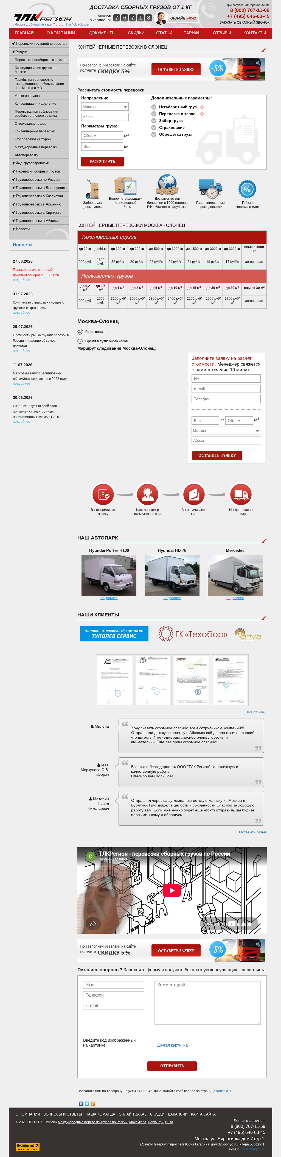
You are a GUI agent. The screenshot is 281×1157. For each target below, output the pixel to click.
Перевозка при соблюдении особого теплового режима (36, 114)
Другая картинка (172, 1045)
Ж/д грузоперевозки (32, 163)
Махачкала (137, 1122)
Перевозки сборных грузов (37, 171)
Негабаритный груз (178, 107)
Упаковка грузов (27, 96)
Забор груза (171, 120)
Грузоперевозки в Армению (38, 204)
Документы (102, 32)
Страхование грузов (30, 124)
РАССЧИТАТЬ (102, 162)
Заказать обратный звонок (244, 22)
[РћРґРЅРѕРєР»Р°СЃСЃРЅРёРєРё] (93, 1103)
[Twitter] (87, 1103)
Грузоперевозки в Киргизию (38, 212)
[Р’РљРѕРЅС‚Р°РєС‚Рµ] (81, 1103)
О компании (61, 32)
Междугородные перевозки (36, 147)
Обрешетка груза (175, 134)
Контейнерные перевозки (35, 131)
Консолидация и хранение (35, 103)
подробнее (109, 598)
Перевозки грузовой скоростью (41, 43)
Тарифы (192, 32)
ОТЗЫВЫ (222, 32)
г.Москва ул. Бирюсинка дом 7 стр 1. (38, 24)
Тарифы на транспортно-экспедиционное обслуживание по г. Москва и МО (39, 84)
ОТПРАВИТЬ (172, 1066)
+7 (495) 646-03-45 (248, 16)
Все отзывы (256, 712)
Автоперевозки (26, 155)
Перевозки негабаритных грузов (40, 60)
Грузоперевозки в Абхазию (37, 221)
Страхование (172, 127)
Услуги (21, 52)
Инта (169, 1122)
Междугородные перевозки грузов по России (93, 1122)
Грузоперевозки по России (37, 179)
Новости (22, 229)
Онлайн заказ (133, 1114)
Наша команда (100, 1114)
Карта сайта (203, 1114)
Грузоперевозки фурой (33, 139)
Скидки (136, 32)
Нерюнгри (156, 1122)
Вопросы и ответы (62, 1114)
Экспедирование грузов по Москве (36, 70)
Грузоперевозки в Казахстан (39, 196)
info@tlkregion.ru (77, 24)
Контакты (254, 32)
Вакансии (177, 1114)
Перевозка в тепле (177, 114)
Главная (24, 32)
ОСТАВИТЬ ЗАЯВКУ (217, 456)
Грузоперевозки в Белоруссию (41, 188)
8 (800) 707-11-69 (249, 10)
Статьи (164, 32)
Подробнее (21, 280)
